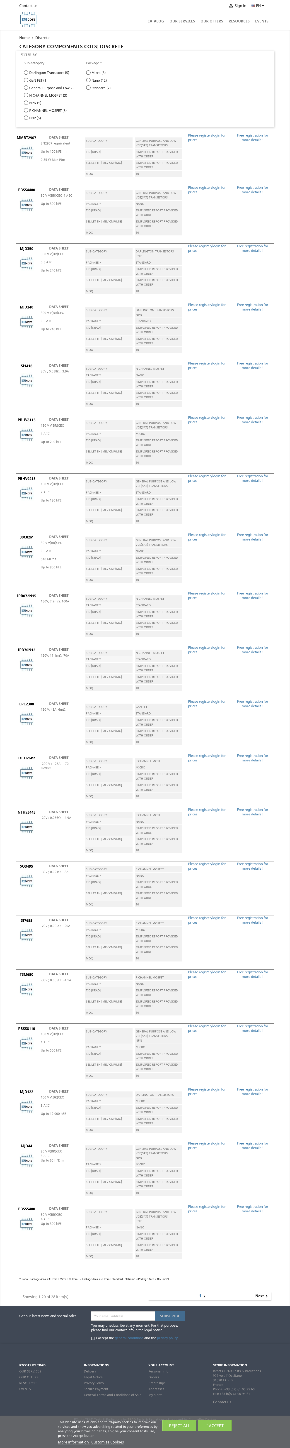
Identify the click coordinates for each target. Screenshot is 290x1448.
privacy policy (167, 1338)
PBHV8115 (27, 419)
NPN (35, 102)
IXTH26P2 (26, 758)
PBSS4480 (26, 189)
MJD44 (26, 1145)
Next (262, 1296)
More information (74, 1442)
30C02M (27, 537)
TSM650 (26, 974)
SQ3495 (26, 866)
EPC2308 (26, 704)
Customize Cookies (107, 1442)
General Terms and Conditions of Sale (112, 1395)
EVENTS (261, 21)
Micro (99, 72)
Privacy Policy (94, 1383)
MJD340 (26, 307)
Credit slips (157, 1383)
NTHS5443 (27, 812)
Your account (161, 1365)
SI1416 (26, 365)
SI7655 (26, 920)
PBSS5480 (26, 1208)
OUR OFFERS (212, 21)
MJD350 (26, 248)
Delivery (90, 1371)
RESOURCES (239, 21)
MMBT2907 (26, 137)
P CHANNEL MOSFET (48, 110)
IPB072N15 (26, 595)
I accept (215, 1425)
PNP (35, 118)
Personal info (158, 1371)
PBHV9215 (27, 478)
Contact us (28, 5)
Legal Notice (93, 1377)
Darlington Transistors (49, 72)
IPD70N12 (26, 649)
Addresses (156, 1389)
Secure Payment (96, 1389)
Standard (101, 88)
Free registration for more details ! (252, 137)
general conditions (129, 1338)
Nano (99, 80)
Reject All (179, 1425)
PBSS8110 (26, 1028)
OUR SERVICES (182, 21)
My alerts (155, 1395)
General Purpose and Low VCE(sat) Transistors (53, 88)
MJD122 (26, 1091)
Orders (153, 1377)
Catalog (155, 21)
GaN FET (38, 80)
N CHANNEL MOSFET (48, 95)
